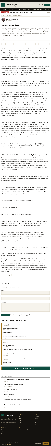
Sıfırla (15, 44)
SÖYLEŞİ (46, 9)
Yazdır (47, 44)
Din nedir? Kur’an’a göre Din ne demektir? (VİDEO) (22, 12)
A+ (11, 44)
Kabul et (46, 443)
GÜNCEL (11, 9)
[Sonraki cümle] (39, 44)
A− (4, 44)
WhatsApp (8, 275)
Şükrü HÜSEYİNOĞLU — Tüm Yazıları (26, 368)
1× (42, 44)
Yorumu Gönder (6, 314)
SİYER (20, 9)
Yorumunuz (3, 302)
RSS (12, 1)
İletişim (47, 4)
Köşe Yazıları (9, 15)
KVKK (2, 438)
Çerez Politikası (7, 444)
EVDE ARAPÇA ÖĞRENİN (37, 9)
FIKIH (29, 9)
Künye (10, 1)
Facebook (18, 275)
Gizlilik (3, 436)
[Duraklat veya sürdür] (37, 44)
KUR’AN (15, 9)
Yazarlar (36, 418)
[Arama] (39, 5)
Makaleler (37, 416)
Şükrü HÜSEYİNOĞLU (12, 19)
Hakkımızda (4, 429)
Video (36, 422)
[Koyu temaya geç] (42, 5)
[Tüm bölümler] (48, 9)
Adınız (2, 290)
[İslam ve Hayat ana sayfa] (12, 5)
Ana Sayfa (4, 9)
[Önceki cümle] (34, 44)
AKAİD (24, 9)
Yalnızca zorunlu (38, 443)
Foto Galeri (37, 420)
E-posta (6, 295)
